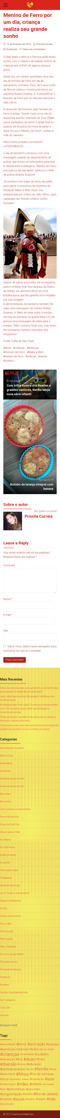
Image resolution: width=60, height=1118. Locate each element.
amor (8, 347)
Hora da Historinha (10, 885)
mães (23, 1084)
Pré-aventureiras (8, 961)
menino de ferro (14, 356)
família (42, 1069)
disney (41, 1059)
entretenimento (13, 1069)
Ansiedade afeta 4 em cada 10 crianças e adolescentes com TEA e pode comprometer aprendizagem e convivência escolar (29, 708)
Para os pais (6, 931)
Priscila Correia (44, 44)
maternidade (9, 1084)
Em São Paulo (7, 847)
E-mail (7, 614)
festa (53, 1069)
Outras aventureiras (10, 916)
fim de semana (42, 1074)
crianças (20, 347)
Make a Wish (35, 352)
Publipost (5, 977)
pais (3, 1089)
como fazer (47, 1049)
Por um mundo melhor (12, 954)
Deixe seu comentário (34, 49)
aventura (53, 1044)
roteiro (7, 1099)
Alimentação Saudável (12, 748)
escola (30, 1069)
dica (20, 1059)
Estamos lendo (8, 855)
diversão (9, 1064)
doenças (33, 347)
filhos (23, 1074)
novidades (49, 1084)
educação (34, 1064)
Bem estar (5, 794)
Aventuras (11, 49)
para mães (33, 1089)
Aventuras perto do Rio (12, 778)
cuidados (42, 1054)
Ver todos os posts (45, 511)
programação (12, 1094)
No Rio (3, 908)
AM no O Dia (6, 755)
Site (5, 630)
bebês (34, 1049)
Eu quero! (5, 862)
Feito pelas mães (9, 870)
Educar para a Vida (10, 832)
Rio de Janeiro (47, 1094)
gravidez (16, 1079)
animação (37, 1044)
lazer (50, 1079)
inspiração (37, 1079)
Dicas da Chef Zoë (9, 824)
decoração (8, 1059)
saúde (43, 356)
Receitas (4, 984)
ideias (26, 1079)
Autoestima (6, 763)
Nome (7, 599)
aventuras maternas (15, 1049)
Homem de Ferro (15, 352)
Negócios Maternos (10, 900)
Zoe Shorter (7, 1104)
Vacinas (4, 1015)
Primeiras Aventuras (10, 969)
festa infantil (8, 1074)
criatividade (28, 1054)
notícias (31, 356)
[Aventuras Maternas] (29, 4)
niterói (37, 1084)
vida (52, 1099)
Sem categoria (7, 1000)
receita (28, 1094)
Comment (9, 565)
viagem (41, 1099)
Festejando (6, 878)
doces (22, 1064)
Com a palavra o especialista (15, 809)
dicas (30, 1059)
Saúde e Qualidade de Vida (14, 992)
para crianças (16, 1089)
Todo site (5, 1007)
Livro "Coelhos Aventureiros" (15, 893)
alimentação (8, 1044)
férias (5, 1079)
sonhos (9, 360)
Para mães (6, 923)
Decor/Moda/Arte (9, 816)
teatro (31, 1099)
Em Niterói (5, 839)
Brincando (5, 801)
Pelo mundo (6, 939)
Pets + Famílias (8, 946)
